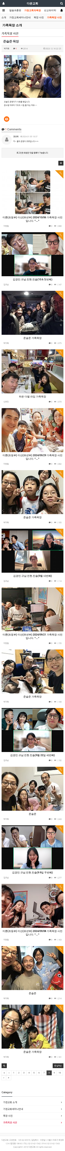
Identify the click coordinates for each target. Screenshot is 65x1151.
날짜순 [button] (59, 1066)
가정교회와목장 (32, 10)
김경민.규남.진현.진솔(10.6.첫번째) (32, 279)
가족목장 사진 (54, 17)
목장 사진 (39, 17)
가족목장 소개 (12, 25)
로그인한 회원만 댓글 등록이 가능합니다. (33, 153)
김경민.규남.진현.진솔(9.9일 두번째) (32, 872)
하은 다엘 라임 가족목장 (32, 396)
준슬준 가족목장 (32, 338)
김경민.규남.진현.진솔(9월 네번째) (32, 575)
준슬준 (32, 813)
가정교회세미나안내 (20, 17)
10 (60, 1073)
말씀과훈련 (15, 10)
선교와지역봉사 (52, 10)
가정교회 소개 (10, 1102)
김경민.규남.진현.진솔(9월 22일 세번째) (32, 755)
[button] (60, 163)
